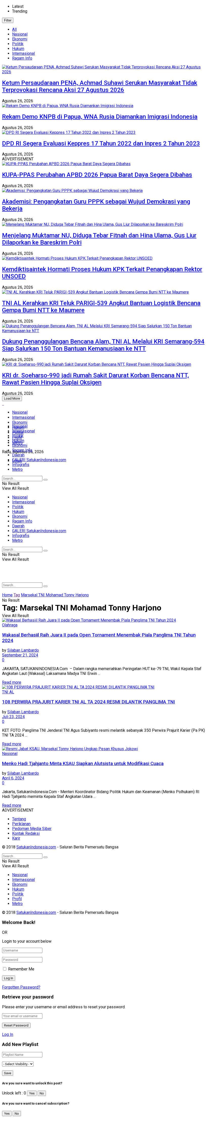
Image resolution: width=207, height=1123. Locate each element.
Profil (17, 898)
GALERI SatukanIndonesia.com (39, 459)
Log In (7, 1034)
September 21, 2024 (20, 655)
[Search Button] (45, 479)
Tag (17, 595)
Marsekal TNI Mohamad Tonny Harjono (55, 595)
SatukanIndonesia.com (36, 847)
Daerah (18, 455)
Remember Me (21, 969)
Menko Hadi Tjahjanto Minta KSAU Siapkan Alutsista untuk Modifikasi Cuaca (83, 763)
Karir (16, 838)
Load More (12, 398)
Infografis (20, 464)
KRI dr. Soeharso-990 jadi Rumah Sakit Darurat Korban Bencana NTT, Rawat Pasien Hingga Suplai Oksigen (95, 379)
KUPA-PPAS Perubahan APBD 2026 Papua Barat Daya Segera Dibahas (97, 174)
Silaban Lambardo (23, 650)
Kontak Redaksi (26, 833)
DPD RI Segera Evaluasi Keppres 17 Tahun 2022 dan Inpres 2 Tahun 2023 (101, 143)
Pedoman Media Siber (31, 828)
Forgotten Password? (21, 987)
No (42, 1093)
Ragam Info (22, 58)
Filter (7, 20)
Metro (17, 469)
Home (7, 595)
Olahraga (9, 625)
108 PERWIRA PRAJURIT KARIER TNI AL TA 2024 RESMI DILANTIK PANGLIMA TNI (88, 702)
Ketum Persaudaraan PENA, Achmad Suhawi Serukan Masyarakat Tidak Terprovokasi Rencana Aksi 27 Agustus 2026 (99, 86)
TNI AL (8, 692)
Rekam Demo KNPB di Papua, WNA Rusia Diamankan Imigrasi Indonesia (99, 116)
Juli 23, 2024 (13, 716)
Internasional (23, 53)
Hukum (18, 48)
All (14, 29)
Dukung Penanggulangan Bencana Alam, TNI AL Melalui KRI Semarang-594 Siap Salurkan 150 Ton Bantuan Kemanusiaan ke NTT (103, 345)
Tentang (19, 819)
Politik (17, 43)
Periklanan (21, 823)
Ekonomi (19, 39)
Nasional (20, 34)
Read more (11, 682)
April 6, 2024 (13, 778)
